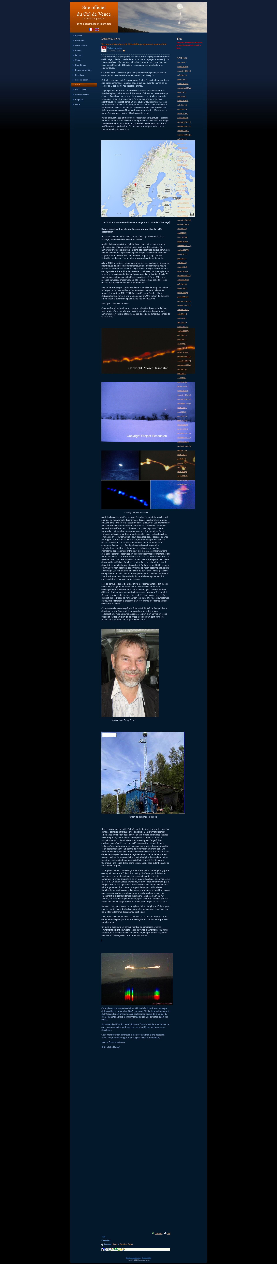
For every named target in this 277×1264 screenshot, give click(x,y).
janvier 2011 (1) (182, 480)
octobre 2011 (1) (183, 442)
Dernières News (126, 1244)
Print (168, 1234)
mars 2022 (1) (182, 148)
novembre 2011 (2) (184, 437)
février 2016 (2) (182, 293)
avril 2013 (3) (182, 382)
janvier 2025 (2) (182, 84)
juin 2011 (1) (181, 459)
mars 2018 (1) (182, 237)
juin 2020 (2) (181, 177)
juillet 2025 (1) (182, 79)
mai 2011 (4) (181, 463)
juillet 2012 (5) (182, 408)
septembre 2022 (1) (184, 135)
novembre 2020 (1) (184, 173)
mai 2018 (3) (181, 233)
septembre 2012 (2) (184, 403)
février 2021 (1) (182, 165)
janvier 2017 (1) (182, 271)
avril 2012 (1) (182, 416)
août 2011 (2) (182, 450)
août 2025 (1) (182, 75)
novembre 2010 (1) (184, 484)
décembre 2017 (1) (184, 246)
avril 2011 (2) (182, 467)
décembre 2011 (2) (184, 433)
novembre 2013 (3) (184, 361)
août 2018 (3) (182, 229)
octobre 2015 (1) (183, 310)
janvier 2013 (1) (182, 391)
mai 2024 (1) (181, 96)
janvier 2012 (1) (182, 429)
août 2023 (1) (182, 105)
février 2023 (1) (182, 113)
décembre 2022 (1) (184, 122)
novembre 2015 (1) (184, 305)
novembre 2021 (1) (184, 152)
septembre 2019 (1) (184, 207)
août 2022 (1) (182, 139)
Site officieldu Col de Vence (94, 10)
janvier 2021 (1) (182, 169)
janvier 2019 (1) (182, 216)
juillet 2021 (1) (182, 160)
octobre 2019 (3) (183, 203)
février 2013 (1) (182, 386)
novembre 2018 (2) (184, 220)
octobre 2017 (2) (183, 250)
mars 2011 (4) (182, 472)
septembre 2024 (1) (184, 88)
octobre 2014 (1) (183, 331)
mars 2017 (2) (182, 267)
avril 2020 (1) (182, 186)
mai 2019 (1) (181, 211)
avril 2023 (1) (182, 109)
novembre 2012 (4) (184, 399)
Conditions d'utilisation (133, 1258)
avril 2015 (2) (182, 322)
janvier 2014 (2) (182, 352)
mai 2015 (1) (181, 318)
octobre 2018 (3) (183, 224)
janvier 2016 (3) (182, 297)
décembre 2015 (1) (184, 301)
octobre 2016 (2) (183, 280)
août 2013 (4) (182, 369)
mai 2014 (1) (181, 344)
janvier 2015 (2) (182, 327)
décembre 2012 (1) (184, 395)
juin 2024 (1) (181, 92)
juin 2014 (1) (181, 339)
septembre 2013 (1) (184, 365)
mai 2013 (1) (181, 378)
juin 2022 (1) (181, 143)
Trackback (158, 1234)
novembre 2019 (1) (184, 199)
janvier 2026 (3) (182, 66)
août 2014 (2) (182, 335)
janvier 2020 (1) (182, 194)
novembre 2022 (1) (184, 126)
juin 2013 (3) (181, 373)
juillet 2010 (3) (182, 493)
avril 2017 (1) (182, 263)
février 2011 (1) (182, 476)
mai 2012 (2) (181, 412)
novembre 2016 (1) (184, 275)
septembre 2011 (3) (184, 446)
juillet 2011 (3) (182, 455)
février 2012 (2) (182, 425)
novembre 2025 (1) (184, 71)
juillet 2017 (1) (182, 254)
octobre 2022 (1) (183, 131)
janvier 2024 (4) (182, 101)
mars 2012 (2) (182, 420)
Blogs (115, 1244)
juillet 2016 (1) (182, 288)
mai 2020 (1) (181, 182)
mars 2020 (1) (182, 190)
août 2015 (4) (182, 314)
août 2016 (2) (182, 284)
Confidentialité (146, 1258)
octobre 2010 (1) (183, 489)
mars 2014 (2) (182, 348)
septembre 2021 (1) (184, 156)
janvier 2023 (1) (182, 118)
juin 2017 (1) (181, 258)
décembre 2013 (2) (184, 356)
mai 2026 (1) (181, 62)
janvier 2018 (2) (182, 241)
